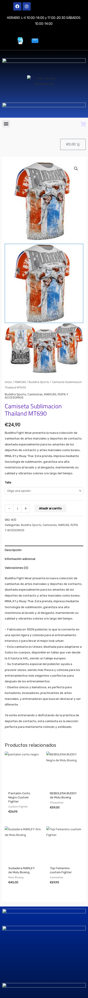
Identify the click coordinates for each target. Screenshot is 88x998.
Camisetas (35, 394)
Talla (8, 482)
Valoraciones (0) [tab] (16, 567)
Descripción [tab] (13, 550)
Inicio (8, 382)
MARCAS (20, 382)
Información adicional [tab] (20, 559)
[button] (6, 123)
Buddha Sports (39, 382)
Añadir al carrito (50, 508)
